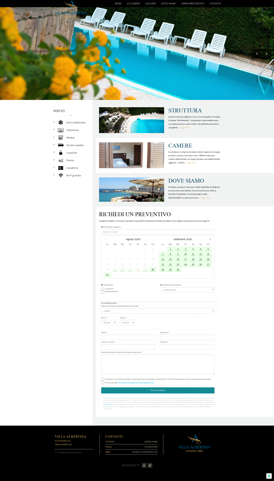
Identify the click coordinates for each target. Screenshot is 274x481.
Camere (180, 145)
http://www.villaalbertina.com (68, 452)
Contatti (215, 3)
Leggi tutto (184, 127)
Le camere (133, 3)
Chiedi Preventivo (192, 3)
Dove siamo (168, 3)
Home (118, 3)
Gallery (150, 3)
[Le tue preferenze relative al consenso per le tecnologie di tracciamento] (269, 476)
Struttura (185, 110)
